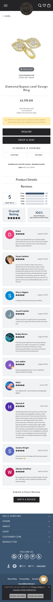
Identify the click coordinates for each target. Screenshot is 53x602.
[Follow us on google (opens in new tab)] (14, 556)
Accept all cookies (35, 596)
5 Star (22, 193)
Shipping (15, 155)
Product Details (26, 179)
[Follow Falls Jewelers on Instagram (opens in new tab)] (26, 556)
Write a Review (26, 500)
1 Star (23, 204)
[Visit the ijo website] (31, 566)
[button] (39, 5)
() (46, 193)
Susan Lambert (22, 257)
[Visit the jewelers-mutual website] (41, 566)
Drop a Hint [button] (26, 140)
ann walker (20, 362)
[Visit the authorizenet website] (14, 566)
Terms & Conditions (38, 579)
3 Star (23, 198)
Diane (18, 231)
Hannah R (20, 404)
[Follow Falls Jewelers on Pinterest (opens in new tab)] (32, 556)
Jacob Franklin (22, 311)
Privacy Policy (24, 579)
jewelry (7, 16)
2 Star (23, 201)
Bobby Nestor (22, 334)
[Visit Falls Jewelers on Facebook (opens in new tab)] (20, 556)
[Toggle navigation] (5, 5)
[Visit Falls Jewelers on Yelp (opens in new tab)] (38, 556)
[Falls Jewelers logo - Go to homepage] (26, 8)
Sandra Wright (22, 448)
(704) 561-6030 (26, 78)
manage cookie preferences (24, 590)
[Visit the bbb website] (8, 566)
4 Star (22, 196)
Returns (38, 155)
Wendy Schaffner (23, 469)
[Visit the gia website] (23, 566)
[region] (26, 48)
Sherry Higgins (22, 292)
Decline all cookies (17, 596)
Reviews (26, 186)
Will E (18, 383)
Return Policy (12, 579)
